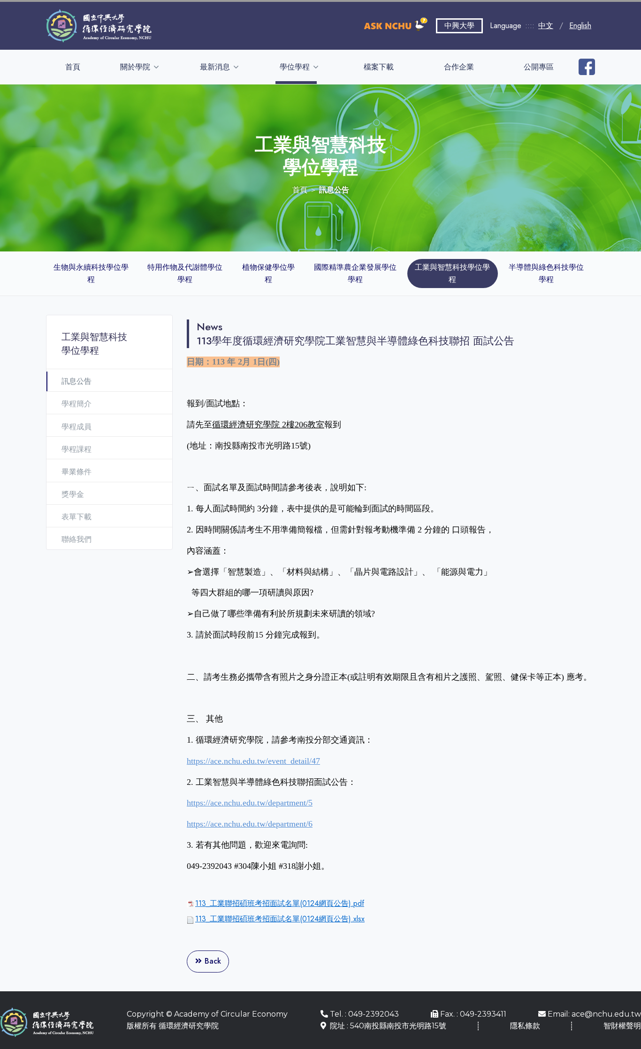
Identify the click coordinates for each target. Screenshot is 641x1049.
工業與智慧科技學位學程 (452, 273)
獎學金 (72, 494)
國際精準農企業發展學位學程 (355, 273)
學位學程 (296, 66)
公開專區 (539, 66)
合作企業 (459, 66)
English (580, 25)
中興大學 (459, 25)
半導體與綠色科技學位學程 (546, 273)
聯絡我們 (76, 539)
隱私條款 (525, 1025)
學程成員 (76, 426)
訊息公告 (76, 381)
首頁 (72, 66)
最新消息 (216, 66)
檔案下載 (379, 66)
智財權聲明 (622, 1025)
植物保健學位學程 (268, 273)
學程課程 (76, 449)
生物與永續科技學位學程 (91, 273)
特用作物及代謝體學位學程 (184, 273)
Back (211, 961)
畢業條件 (76, 471)
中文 (545, 25)
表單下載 (76, 516)
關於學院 (136, 66)
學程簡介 (76, 403)
